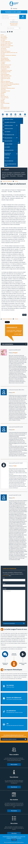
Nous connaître (4, 37)
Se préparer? (3, 62)
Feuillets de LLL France (5, 77)
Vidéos (2, 79)
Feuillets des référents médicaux (7, 82)
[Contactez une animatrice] (5, 654)
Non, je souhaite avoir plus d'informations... (14, 842)
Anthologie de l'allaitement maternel (8, 88)
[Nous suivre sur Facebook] (9, 31)
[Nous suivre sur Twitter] (12, 31)
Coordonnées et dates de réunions (9, 739)
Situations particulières (5, 66)
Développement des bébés (6, 71)
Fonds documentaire (5, 74)
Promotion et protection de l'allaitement (8, 55)
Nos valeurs (3, 40)
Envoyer (16, 181)
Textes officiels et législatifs (6, 85)
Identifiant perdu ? (14, 24)
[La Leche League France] (14, 3)
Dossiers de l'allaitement (5, 81)
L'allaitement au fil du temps (6, 70)
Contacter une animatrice (5, 51)
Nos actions (14, 833)
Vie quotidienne (4, 69)
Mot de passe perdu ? (14, 23)
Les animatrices (4, 38)
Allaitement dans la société (6, 64)
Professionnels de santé (5, 107)
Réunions (3, 95)
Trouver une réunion (5, 97)
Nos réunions (14, 810)
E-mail (4, 583)
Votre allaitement (4, 58)
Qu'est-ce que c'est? (4, 96)
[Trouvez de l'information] (14, 664)
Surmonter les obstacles (5, 67)
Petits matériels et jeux (5, 108)
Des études (3, 53)
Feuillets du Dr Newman (5, 78)
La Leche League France (5, 41)
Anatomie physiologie (5, 59)
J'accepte (14, 839)
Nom (4, 577)
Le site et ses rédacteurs (5, 47)
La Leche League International (7, 42)
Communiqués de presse (5, 90)
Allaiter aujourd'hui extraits (6, 75)
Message (4, 588)
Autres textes (3, 89)
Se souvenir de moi (14, 21)
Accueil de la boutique (5, 103)
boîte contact (5, 575)
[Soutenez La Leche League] (23, 654)
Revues (2, 106)
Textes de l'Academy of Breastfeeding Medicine (10, 84)
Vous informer (4, 49)
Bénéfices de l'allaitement (5, 60)
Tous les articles (4, 73)
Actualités (2, 56)
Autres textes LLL (4, 86)
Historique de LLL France (6, 44)
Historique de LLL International (7, 45)
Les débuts (3, 63)
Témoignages (3, 92)
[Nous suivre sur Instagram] (7, 31)
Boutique (3, 101)
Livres (2, 104)
